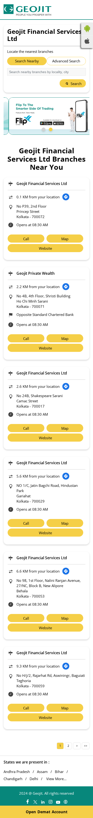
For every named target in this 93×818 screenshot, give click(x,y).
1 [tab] (43, 129)
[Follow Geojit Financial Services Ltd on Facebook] (27, 800)
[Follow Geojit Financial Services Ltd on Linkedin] (42, 800)
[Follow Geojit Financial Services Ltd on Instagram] (50, 800)
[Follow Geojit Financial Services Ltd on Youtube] (58, 800)
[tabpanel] (46, 116)
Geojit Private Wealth (35, 273)
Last (85, 746)
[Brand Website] (65, 800)
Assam (42, 772)
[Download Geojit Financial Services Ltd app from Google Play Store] (87, 33)
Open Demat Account (46, 811)
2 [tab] (50, 129)
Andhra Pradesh (17, 772)
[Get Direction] (66, 197)
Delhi (34, 779)
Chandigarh (13, 779)
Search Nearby (27, 61)
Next (77, 746)
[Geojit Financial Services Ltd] (27, 10)
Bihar (59, 772)
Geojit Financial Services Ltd (41, 183)
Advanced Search (66, 61)
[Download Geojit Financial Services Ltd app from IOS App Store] (87, 42)
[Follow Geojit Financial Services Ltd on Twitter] (35, 800)
